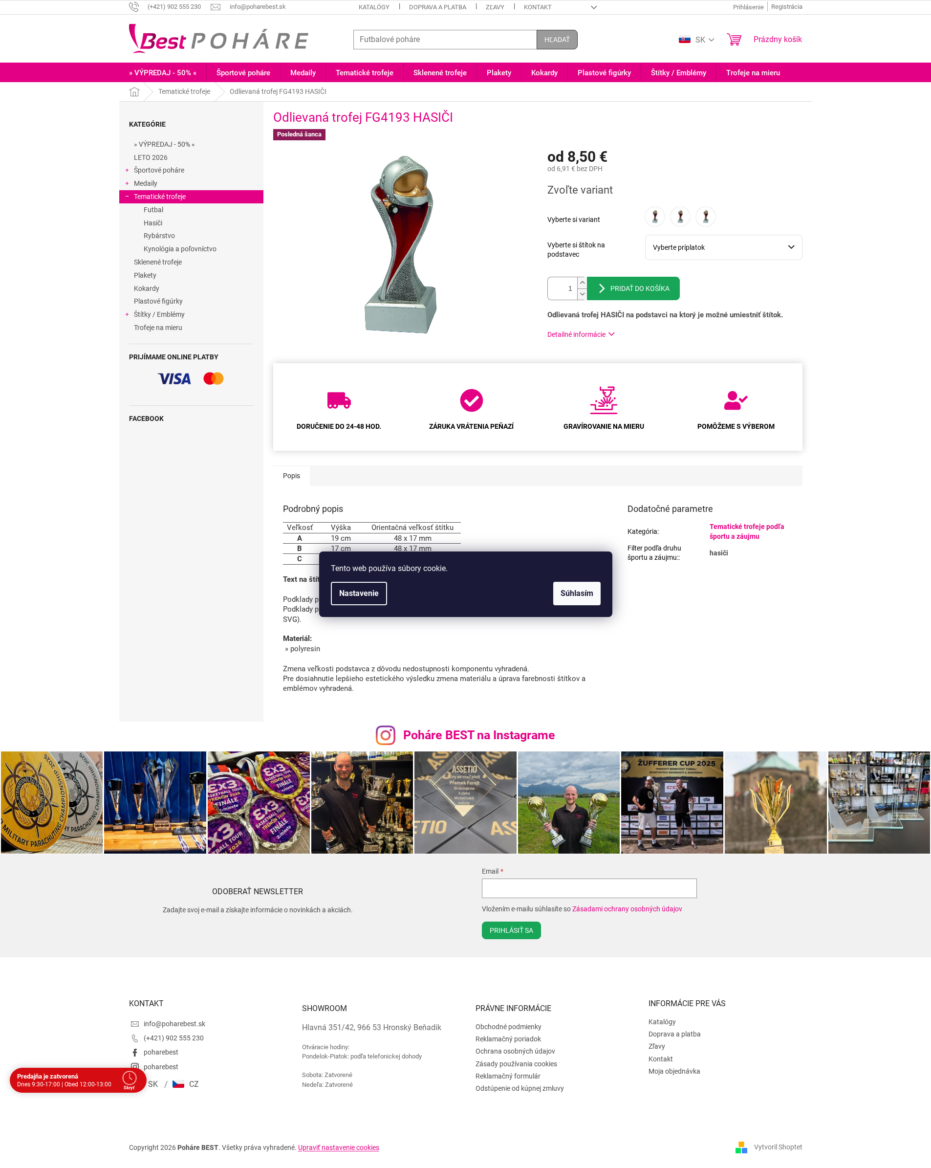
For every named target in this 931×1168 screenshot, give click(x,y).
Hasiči (153, 223)
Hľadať (557, 40)
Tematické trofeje (160, 196)
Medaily (145, 183)
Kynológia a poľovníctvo (180, 249)
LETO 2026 (151, 157)
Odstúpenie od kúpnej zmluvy (520, 1088)
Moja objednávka (674, 1071)
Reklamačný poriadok (508, 1039)
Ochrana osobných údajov (515, 1051)
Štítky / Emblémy (159, 314)
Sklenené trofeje (158, 262)
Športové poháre (159, 170)
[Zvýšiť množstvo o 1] (582, 282)
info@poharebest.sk (174, 1024)
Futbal (153, 210)
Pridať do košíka (640, 288)
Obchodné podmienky (508, 1027)
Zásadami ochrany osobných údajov (627, 909)
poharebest (161, 1052)
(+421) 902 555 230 (174, 1038)
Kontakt (538, 7)
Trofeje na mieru (158, 327)
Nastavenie (359, 593)
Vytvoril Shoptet (778, 1147)
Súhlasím (577, 593)
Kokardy (146, 288)
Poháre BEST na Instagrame (479, 735)
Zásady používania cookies (516, 1064)
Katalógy (374, 7)
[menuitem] (162, 73)
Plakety (145, 275)
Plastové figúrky (158, 301)
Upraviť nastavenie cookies (338, 1147)
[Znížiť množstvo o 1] (582, 294)
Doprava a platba (437, 7)
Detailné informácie (576, 334)
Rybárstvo (159, 236)
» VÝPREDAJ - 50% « (164, 144)
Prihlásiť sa (511, 930)
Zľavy (495, 7)
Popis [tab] (291, 476)
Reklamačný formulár (508, 1076)
